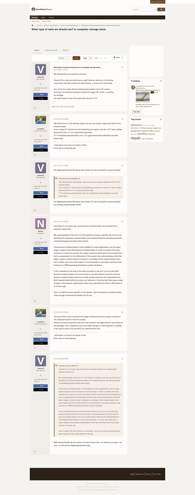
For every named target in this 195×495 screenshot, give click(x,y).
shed (68, 106)
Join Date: (37, 88)
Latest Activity (51, 50)
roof (65, 106)
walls (72, 106)
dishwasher (136, 125)
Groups (51, 17)
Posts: (36, 90)
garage (149, 128)
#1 (122, 67)
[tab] (37, 50)
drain (150, 125)
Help (131, 474)
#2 (122, 119)
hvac (151, 131)
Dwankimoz (141, 88)
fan (138, 128)
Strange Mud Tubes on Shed (145, 86)
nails (61, 106)
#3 (122, 165)
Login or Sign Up (156, 2)
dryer (153, 125)
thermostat (149, 139)
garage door (157, 128)
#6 (122, 359)
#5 (122, 312)
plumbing (142, 134)
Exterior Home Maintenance (151, 104)
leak (132, 134)
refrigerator (151, 134)
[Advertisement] (97, 38)
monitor (135, 134)
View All (136, 112)
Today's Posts (46, 21)
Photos (66, 50)
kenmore (157, 131)
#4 (122, 221)
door (144, 125)
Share (41, 94)
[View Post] (79, 178)
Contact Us (139, 474)
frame (57, 106)
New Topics (35, 21)
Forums (34, 17)
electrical (134, 128)
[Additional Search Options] (156, 9)
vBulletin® (97, 484)
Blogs (43, 17)
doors (147, 125)
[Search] (161, 9)
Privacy (148, 474)
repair (136, 138)
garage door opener (139, 131)
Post (42, 98)
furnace (143, 128)
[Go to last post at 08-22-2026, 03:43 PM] (151, 107)
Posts (36, 50)
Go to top (157, 474)
